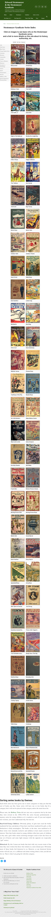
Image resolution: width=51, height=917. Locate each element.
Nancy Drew (29, 881)
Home (5, 23)
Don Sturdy (28, 878)
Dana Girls (28, 876)
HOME (14, 42)
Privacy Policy (15, 910)
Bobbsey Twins (16, 812)
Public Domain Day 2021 (9, 898)
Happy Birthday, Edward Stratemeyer (12, 900)
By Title (18, 42)
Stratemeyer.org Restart (9, 907)
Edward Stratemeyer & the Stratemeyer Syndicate (14, 5)
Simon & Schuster (21, 913)
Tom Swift (28, 886)
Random (23, 42)
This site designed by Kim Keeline (25, 914)
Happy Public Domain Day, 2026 (11, 895)
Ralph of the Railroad (31, 882)
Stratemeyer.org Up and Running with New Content (13, 904)
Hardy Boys (29, 879)
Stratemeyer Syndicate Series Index (33, 887)
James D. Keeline (26, 910)
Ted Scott (28, 884)
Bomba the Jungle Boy (31, 874)
